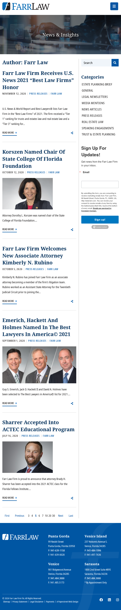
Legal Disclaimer (36, 601)
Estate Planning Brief (97, 84)
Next (60, 515)
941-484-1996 (94, 550)
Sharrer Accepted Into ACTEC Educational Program (38, 426)
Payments (50, 601)
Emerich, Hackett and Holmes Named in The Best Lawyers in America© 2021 (36, 327)
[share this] (72, 133)
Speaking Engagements (98, 128)
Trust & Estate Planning (98, 134)
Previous (19, 515)
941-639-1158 (58, 550)
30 (53, 515)
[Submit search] (115, 62)
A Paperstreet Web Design (67, 601)
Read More (8, 132)
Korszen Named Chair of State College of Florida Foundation (33, 158)
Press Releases (92, 116)
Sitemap (6, 601)
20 (50, 515)
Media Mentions (93, 103)
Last (71, 515)
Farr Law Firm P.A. (17, 598)
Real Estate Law (92, 122)
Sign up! (100, 219)
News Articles (92, 109)
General (87, 91)
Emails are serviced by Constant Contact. (96, 209)
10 (46, 515)
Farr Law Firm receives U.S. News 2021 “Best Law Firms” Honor (38, 80)
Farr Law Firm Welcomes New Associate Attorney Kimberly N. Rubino (34, 255)
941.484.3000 (57, 578)
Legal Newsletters (95, 97)
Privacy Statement (19, 601)
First (7, 515)
